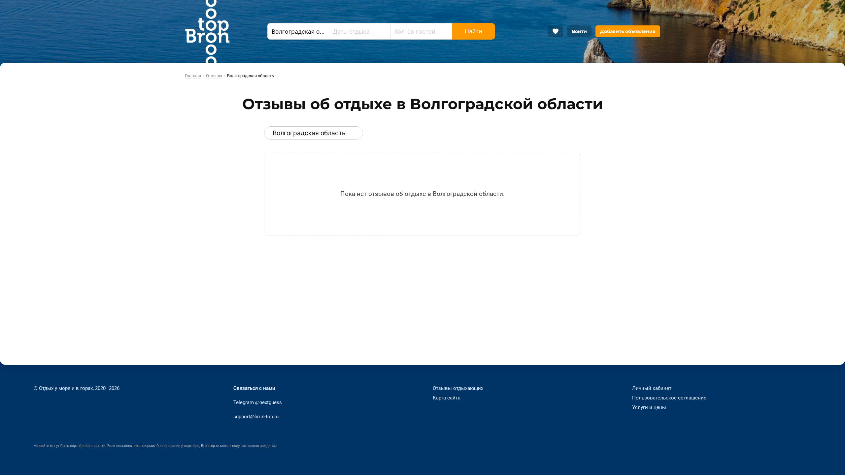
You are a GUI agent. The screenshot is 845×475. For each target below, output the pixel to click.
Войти (579, 31)
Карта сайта (446, 398)
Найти (473, 31)
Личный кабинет (651, 388)
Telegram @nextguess (257, 402)
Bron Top (207, 31)
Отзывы (214, 75)
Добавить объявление (628, 31)
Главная (193, 75)
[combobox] (298, 31)
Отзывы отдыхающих (458, 388)
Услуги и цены (649, 407)
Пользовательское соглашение (669, 398)
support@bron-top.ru (256, 417)
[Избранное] (555, 31)
